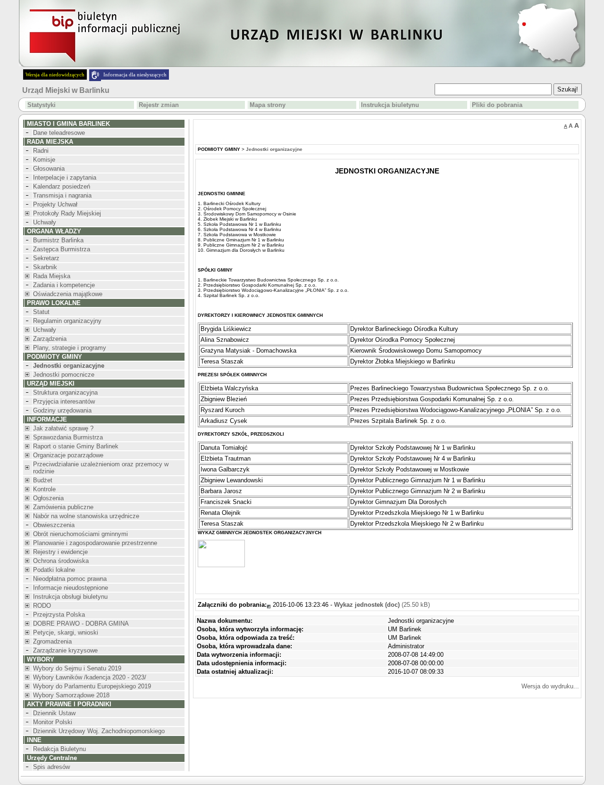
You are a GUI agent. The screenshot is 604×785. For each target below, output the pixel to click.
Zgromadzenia (52, 641)
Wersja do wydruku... (550, 686)
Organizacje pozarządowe (68, 455)
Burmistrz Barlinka (58, 240)
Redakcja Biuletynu (59, 748)
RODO (42, 605)
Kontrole (44, 489)
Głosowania (49, 168)
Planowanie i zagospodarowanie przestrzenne (95, 542)
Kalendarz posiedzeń (61, 186)
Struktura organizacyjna (65, 392)
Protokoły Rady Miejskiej (67, 213)
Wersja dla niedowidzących (54, 74)
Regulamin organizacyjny (67, 320)
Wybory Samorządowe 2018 (71, 695)
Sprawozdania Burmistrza (68, 437)
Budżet (42, 480)
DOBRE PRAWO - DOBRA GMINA (81, 623)
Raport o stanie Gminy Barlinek (75, 446)
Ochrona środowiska (61, 560)
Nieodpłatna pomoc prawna (70, 578)
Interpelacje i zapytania (64, 177)
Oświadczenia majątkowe (67, 293)
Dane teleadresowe (59, 132)
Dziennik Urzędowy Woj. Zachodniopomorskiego (99, 731)
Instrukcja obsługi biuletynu (70, 596)
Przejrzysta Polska (59, 614)
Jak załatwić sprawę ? (63, 428)
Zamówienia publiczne (63, 507)
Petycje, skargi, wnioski (65, 632)
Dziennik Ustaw (54, 713)
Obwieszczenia (54, 525)
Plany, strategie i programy (69, 347)
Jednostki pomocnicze (63, 374)
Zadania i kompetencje (64, 285)
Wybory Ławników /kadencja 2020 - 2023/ (89, 677)
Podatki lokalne (54, 569)
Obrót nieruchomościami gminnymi (80, 533)
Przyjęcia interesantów (64, 401)
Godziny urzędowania (62, 410)
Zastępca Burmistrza (61, 249)
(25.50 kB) (382, 604)
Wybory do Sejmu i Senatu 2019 (77, 668)
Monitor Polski (52, 722)
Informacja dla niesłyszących (135, 74)
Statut (41, 311)
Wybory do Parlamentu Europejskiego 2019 (92, 686)
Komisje (44, 159)
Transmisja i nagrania (62, 195)
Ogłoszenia (48, 498)
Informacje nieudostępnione (70, 587)
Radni (41, 150)
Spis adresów (51, 766)
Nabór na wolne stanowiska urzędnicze (86, 516)
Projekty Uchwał (55, 204)
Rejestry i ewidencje (60, 551)
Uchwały (44, 222)
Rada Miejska (51, 276)
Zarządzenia (50, 338)
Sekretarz (46, 258)
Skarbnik (45, 267)
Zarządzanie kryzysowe (65, 650)
